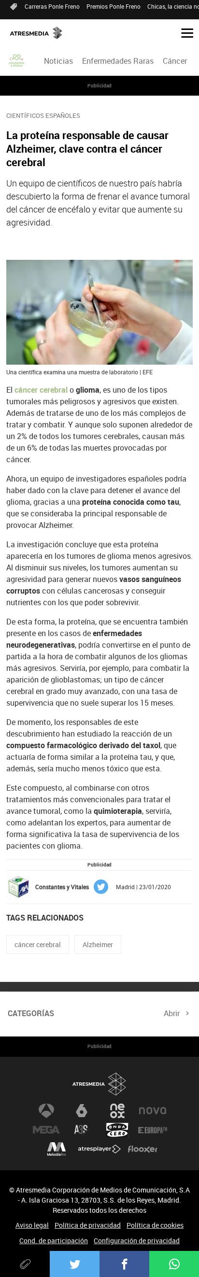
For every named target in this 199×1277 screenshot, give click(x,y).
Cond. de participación (53, 1240)
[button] (183, 32)
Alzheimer (98, 944)
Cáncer (175, 61)
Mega (46, 1130)
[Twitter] (75, 1264)
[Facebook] (124, 1264)
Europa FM (152, 1130)
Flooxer (142, 1149)
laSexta (81, 1111)
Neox (117, 1111)
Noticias (58, 61)
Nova (152, 1111)
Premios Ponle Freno (113, 6)
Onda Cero (117, 1130)
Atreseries (81, 1130)
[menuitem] (58, 61)
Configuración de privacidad (137, 1240)
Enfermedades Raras (118, 61)
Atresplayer (99, 1149)
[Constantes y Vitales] (17, 61)
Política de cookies (155, 1225)
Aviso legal (32, 1225)
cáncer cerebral (37, 944)
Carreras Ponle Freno (52, 6)
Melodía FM (56, 1149)
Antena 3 (46, 1111)
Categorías (31, 1013)
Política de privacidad (88, 1225)
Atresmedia (99, 1084)
